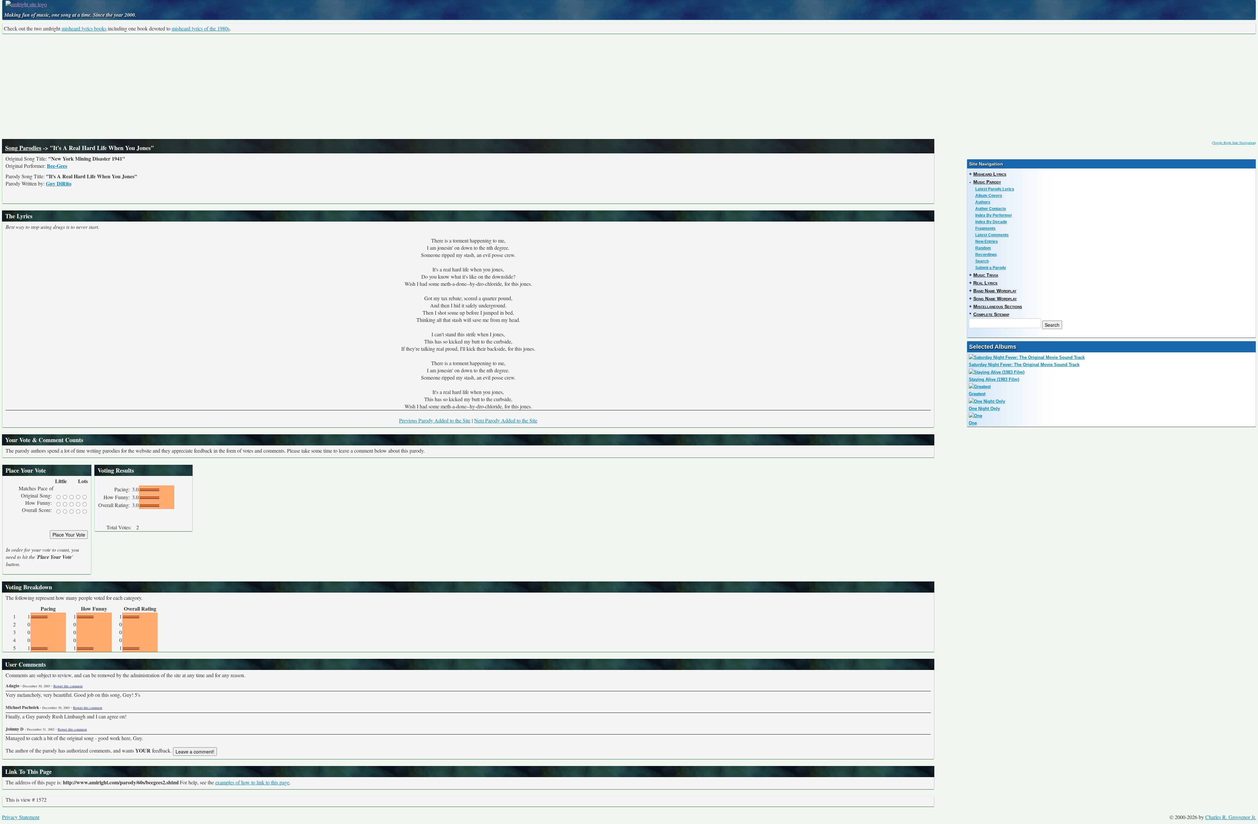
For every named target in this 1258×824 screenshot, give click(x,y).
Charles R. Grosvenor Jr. (1230, 817)
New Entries (986, 241)
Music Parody (987, 182)
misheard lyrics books (84, 28)
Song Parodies (23, 148)
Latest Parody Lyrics (994, 189)
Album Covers (988, 195)
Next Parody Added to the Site (505, 420)
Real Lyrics (985, 282)
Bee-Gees (57, 165)
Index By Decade (991, 222)
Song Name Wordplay (995, 298)
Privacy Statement (20, 817)
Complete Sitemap (991, 314)
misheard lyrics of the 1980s (201, 28)
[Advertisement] (629, 86)
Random (983, 248)
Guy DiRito (58, 183)
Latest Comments (992, 235)
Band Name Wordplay (995, 290)
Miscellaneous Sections (997, 306)
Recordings (986, 254)
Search (982, 261)
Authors (982, 202)
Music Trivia (985, 275)
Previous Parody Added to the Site (434, 420)
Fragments (985, 228)
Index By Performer (993, 215)
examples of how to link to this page (252, 782)
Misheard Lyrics (989, 174)
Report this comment (68, 686)
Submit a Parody (990, 267)
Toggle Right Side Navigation (1234, 142)
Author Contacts (990, 208)
